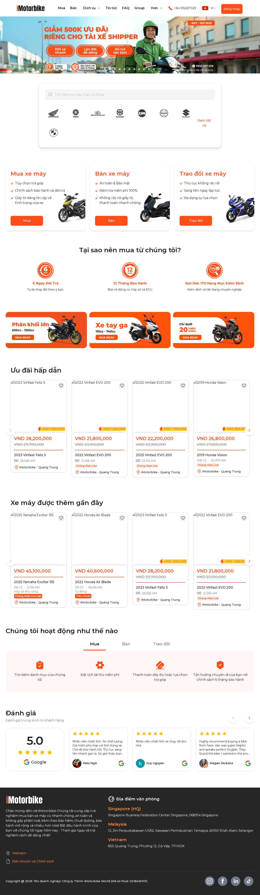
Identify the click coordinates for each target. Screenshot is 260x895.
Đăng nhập (232, 9)
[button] (91, 8)
